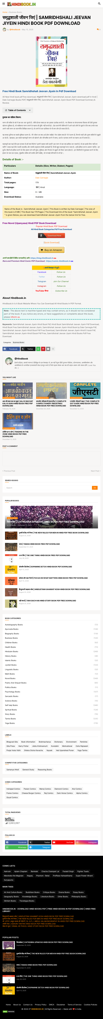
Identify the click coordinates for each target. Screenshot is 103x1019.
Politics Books (51, 687)
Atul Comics (77, 789)
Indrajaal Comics (13, 789)
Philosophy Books (79, 896)
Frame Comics (12, 793)
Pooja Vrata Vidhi (13, 750)
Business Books (15, 12)
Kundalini (55, 746)
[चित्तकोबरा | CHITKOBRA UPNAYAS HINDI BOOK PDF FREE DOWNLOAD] (9, 945)
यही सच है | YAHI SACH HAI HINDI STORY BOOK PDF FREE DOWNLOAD (47, 601)
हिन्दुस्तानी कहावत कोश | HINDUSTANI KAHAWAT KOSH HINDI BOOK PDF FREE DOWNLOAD (54, 589)
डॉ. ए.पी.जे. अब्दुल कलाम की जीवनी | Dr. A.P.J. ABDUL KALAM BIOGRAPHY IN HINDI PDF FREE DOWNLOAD (44, 921)
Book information (28, 742)
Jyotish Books (51, 665)
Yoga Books (51, 723)
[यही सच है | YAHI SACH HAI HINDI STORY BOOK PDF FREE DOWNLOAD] (11, 604)
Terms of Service (74, 1005)
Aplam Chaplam (20, 871)
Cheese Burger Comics (31, 793)
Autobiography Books (51, 625)
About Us (17, 1005)
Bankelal (34, 871)
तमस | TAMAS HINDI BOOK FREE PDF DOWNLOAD (39, 544)
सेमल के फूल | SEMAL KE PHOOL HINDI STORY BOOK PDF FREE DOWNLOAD (33, 926)
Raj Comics (48, 793)
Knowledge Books (29, 896)
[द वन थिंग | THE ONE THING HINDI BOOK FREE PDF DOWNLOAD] (11, 558)
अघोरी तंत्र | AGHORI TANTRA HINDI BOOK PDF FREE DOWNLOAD (29, 924)
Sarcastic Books (51, 696)
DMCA (51, 1005)
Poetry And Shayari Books (51, 683)
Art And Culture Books (13, 892)
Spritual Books (51, 710)
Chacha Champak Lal (50, 871)
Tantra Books (51, 719)
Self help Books (51, 705)
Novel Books (51, 678)
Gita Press (11, 746)
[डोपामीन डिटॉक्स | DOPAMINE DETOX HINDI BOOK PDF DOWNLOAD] (11, 570)
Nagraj (30, 876)
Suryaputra (8, 880)
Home (5, 12)
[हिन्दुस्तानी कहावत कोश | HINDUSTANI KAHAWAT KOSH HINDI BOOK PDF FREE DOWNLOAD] (11, 592)
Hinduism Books (51, 651)
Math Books (51, 674)
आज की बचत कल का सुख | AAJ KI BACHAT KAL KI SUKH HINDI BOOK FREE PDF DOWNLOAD (18, 403)
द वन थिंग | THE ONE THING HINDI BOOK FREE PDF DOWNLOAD (44, 555)
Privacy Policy (40, 1005)
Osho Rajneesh (82, 746)
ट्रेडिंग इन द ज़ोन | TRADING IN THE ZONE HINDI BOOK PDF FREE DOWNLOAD (16, 434)
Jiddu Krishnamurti (39, 746)
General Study (28, 769)
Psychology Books (51, 692)
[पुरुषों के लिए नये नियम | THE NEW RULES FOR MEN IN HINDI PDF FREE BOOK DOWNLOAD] (11, 536)
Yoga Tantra (82, 750)
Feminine (83, 742)
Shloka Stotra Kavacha (33, 750)
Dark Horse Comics (65, 793)
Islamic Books (51, 660)
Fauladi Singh (68, 871)
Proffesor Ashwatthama (62, 876)
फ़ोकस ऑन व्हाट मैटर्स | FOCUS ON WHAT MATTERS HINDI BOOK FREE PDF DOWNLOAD (53, 578)
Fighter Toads (83, 871)
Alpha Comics (81, 793)
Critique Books (49, 892)
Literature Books (47, 896)
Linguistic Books (51, 669)
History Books (51, 656)
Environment (71, 742)
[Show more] (53, 349)
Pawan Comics (30, 789)
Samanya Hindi (13, 769)
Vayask (49, 750)
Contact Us (27, 1005)
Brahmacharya (45, 742)
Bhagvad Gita (12, 742)
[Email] (48, 349)
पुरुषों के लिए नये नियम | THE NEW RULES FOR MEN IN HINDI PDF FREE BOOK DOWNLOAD (54, 533)
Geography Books (11, 896)
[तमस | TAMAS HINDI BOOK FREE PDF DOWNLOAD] (11, 547)
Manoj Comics (45, 789)
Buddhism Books (32, 892)
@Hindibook (21, 358)
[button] (3, 4)
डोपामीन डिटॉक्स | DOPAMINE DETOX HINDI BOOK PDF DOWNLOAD (45, 567)
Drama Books (64, 892)
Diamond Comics (61, 789)
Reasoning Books (45, 769)
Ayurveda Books (51, 629)
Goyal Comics (12, 797)
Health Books (51, 647)
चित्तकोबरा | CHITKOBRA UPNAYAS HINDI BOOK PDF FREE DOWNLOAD (44, 942)
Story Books (51, 714)
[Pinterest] (43, 349)
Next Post (95, 471)
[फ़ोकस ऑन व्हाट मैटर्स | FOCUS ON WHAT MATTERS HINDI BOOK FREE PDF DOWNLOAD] (11, 581)
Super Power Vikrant (84, 876)
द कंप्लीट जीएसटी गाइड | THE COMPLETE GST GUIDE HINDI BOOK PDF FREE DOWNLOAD (84, 403)
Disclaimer (61, 1005)
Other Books (63, 896)
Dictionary (58, 742)
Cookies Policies (90, 1005)
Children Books (51, 642)
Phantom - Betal (42, 876)
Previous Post (9, 471)
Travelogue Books (26, 901)
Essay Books (78, 892)
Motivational (67, 746)
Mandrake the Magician (13, 876)
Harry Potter (23, 746)
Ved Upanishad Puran (65, 750)
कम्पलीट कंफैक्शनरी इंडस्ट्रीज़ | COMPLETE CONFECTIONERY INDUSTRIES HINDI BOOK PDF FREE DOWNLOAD (51, 403)
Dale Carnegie (41, 178)
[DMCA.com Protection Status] (51, 1011)
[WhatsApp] (38, 349)
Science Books (51, 701)
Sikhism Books (10, 901)
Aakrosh (7, 871)
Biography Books (51, 633)
